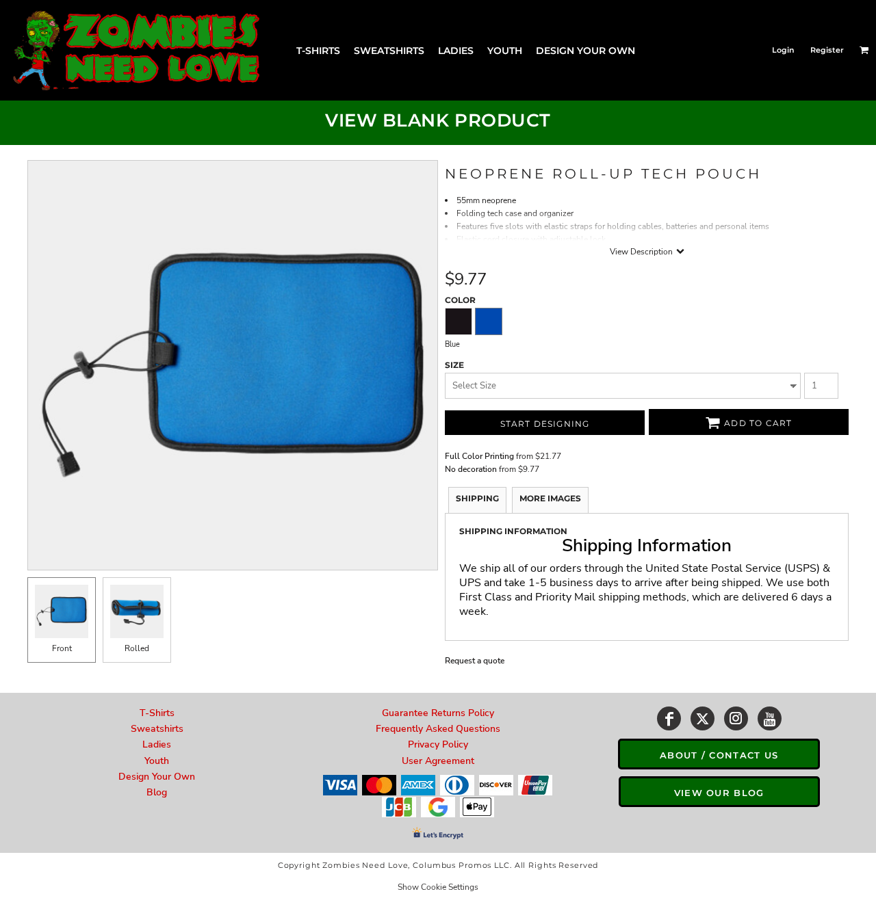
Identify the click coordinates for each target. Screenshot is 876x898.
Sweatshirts (157, 728)
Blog (156, 792)
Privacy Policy (438, 744)
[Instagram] (736, 718)
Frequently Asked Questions (438, 728)
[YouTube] (770, 718)
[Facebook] (669, 718)
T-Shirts (157, 712)
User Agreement (438, 760)
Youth (156, 760)
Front (62, 648)
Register (827, 50)
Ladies (156, 744)
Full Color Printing (479, 456)
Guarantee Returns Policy (438, 712)
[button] (864, 50)
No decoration (471, 469)
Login (783, 50)
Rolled (137, 648)
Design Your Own (156, 776)
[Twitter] (702, 718)
